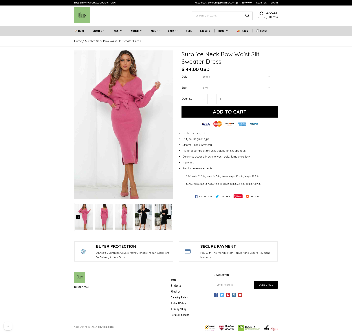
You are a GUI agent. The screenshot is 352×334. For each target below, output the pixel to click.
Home (78, 41)
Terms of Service (180, 315)
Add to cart (230, 111)
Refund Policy (178, 303)
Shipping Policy (179, 297)
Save (239, 196)
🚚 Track (242, 30)
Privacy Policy (178, 309)
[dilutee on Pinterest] (228, 295)
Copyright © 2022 (94, 326)
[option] (123, 124)
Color (185, 76)
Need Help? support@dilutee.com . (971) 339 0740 (223, 2)
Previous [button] (78, 217)
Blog (221, 30)
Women (135, 30)
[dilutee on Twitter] (222, 295)
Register (261, 2)
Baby (171, 30)
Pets (189, 30)
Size (184, 87)
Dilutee (97, 30)
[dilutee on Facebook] (216, 295)
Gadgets (205, 30)
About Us (175, 291)
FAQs (173, 280)
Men (116, 30)
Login (274, 2)
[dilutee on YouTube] (240, 295)
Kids (153, 30)
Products (176, 285)
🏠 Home (79, 30)
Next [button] (169, 217)
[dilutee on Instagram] (234, 295)
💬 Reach (261, 30)
